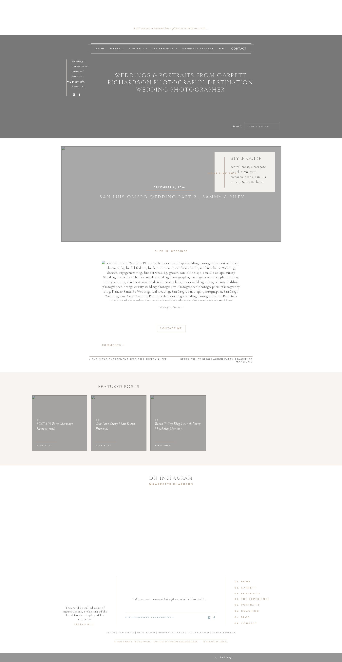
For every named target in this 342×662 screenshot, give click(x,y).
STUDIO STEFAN (188, 642)
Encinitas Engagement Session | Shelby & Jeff (129, 359)
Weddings (179, 251)
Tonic (223, 642)
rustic (249, 177)
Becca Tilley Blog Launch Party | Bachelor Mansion (216, 360)
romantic (237, 177)
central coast (240, 167)
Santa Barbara (252, 182)
